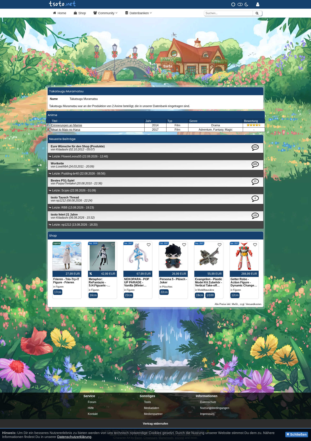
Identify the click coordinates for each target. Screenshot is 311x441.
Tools (147, 402)
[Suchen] (257, 13)
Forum (92, 402)
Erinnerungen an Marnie (66, 125)
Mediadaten (151, 408)
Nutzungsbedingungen (214, 408)
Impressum (207, 413)
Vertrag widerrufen (155, 423)
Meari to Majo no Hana (65, 129)
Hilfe (91, 408)
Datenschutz (208, 402)
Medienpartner (153, 413)
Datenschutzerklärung (74, 437)
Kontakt (93, 413)
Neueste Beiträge (62, 139)
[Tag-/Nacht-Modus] (240, 4)
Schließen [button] (298, 434)
